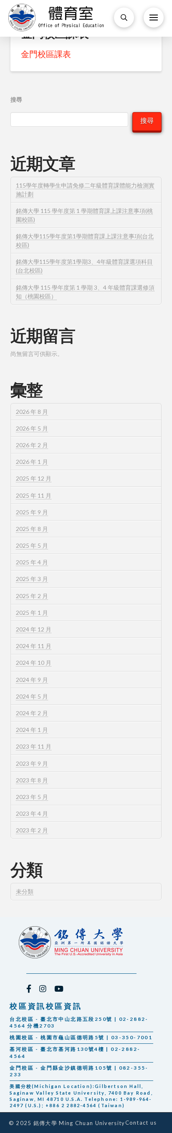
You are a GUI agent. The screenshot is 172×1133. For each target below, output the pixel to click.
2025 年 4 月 (32, 562)
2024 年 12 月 (33, 629)
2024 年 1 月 (32, 729)
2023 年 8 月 (32, 780)
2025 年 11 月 (33, 495)
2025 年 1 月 (32, 612)
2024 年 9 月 (32, 679)
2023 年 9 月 (32, 763)
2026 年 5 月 (32, 428)
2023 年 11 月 (33, 746)
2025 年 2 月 (32, 595)
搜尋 (16, 99)
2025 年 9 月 (32, 512)
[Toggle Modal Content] (124, 18)
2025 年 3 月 (32, 578)
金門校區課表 (46, 54)
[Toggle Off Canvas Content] (154, 18)
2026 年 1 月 (32, 461)
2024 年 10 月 (33, 662)
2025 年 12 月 (33, 478)
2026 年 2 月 (32, 445)
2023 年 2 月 (32, 830)
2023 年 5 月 (32, 796)
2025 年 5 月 (32, 545)
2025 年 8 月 (32, 528)
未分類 (24, 891)
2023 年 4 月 (32, 813)
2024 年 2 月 (32, 713)
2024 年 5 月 (32, 696)
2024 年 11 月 (33, 645)
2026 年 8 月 (32, 411)
